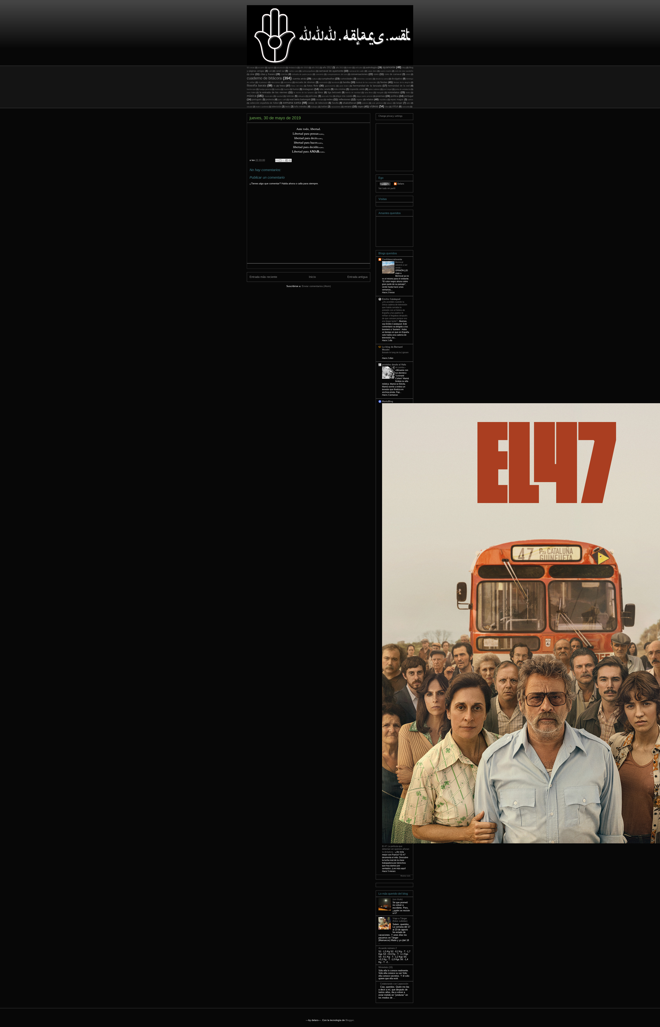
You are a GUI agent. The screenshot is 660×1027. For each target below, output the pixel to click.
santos (410, 100)
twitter (324, 106)
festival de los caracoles (366, 82)
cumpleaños (327, 78)
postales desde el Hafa (394, 364)
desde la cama (382, 79)
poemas (380, 96)
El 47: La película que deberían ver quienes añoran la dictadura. (395, 849)
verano (348, 106)
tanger (399, 103)
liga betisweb (334, 92)
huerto (286, 89)
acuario (261, 68)
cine (252, 74)
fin (275, 86)
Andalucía (293, 68)
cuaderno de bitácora (264, 78)
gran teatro (344, 86)
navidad (279, 96)
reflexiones (344, 99)
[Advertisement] (404, 146)
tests (287, 106)
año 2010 (304, 68)
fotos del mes (297, 86)
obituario (301, 96)
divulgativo (397, 79)
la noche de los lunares (304, 92)
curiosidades (346, 79)
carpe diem (372, 71)
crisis (408, 74)
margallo (380, 92)
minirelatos (393, 92)
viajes (361, 106)
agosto (270, 68)
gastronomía (330, 86)
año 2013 (340, 68)
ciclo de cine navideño (404, 71)
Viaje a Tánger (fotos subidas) (400, 919)
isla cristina (339, 89)
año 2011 (315, 68)
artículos (358, 68)
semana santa (292, 102)
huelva (277, 89)
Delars (400, 183)
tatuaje (249, 107)
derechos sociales (364, 79)
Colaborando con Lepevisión (394, 983)
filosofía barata (256, 85)
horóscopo (251, 89)
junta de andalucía (402, 89)
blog (404, 68)
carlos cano (294, 71)
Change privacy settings (390, 116)
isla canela (325, 89)
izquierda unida (356, 89)
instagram (308, 89)
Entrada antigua (357, 277)
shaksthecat (349, 102)
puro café (282, 100)
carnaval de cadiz (356, 71)
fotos (282, 85)
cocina (284, 74)
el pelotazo (263, 82)
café (270, 71)
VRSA (395, 106)
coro (376, 74)
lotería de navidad (353, 92)
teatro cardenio (262, 107)
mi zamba (400, 367)
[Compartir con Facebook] (286, 160)
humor (296, 89)
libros (320, 92)
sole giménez (377, 103)
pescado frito (327, 96)
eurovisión (323, 82)
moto (408, 92)
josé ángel (387, 89)
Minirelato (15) (385, 967)
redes (330, 99)
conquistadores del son (337, 74)
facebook (335, 82)
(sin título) (398, 899)
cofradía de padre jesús (302, 74)
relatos (369, 99)
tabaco (389, 103)
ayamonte (389, 67)
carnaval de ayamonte (331, 70)
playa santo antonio (364, 96)
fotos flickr (312, 85)
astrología (371, 67)
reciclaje (319, 100)
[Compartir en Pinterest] (290, 160)
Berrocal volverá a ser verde (401, 265)
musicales (269, 96)
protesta (270, 99)
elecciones (275, 82)
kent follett (251, 92)
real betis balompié (299, 99)
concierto (319, 74)
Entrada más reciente (263, 277)
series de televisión (318, 103)
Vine (387, 107)
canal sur (280, 71)
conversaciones (359, 74)
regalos (359, 100)
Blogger (349, 1020)
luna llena (369, 92)
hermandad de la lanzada (367, 85)
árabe (349, 68)
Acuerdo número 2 (387, 948)
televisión (276, 106)
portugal (408, 96)
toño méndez (300, 106)
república (383, 100)
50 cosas (251, 68)
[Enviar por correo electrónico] (277, 160)
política (394, 96)
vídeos (374, 106)
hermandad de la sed (399, 86)
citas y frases (267, 74)
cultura (315, 79)
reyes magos (396, 99)
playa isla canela (344, 96)
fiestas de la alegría (402, 82)
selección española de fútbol (264, 103)
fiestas (383, 82)
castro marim (385, 71)
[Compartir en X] (283, 160)
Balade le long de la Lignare (395, 352)
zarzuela (405, 107)
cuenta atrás (299, 78)
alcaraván (281, 68)
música (251, 95)
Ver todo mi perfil (386, 188)
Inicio (312, 277)
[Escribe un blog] (280, 160)
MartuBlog (387, 401)
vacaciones (336, 107)
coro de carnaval (393, 74)
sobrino (365, 103)
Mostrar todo (405, 876)
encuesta (288, 82)
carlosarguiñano (308, 71)
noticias (290, 96)
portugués (257, 99)
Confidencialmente (392, 259)
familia (346, 82)
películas (313, 96)
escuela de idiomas (305, 82)
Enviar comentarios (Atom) (316, 286)
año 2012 (327, 67)
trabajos (314, 107)
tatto (408, 103)
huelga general (265, 89)
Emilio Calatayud (391, 299)
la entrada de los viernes (273, 92)
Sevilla (335, 103)
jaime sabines (374, 89)
